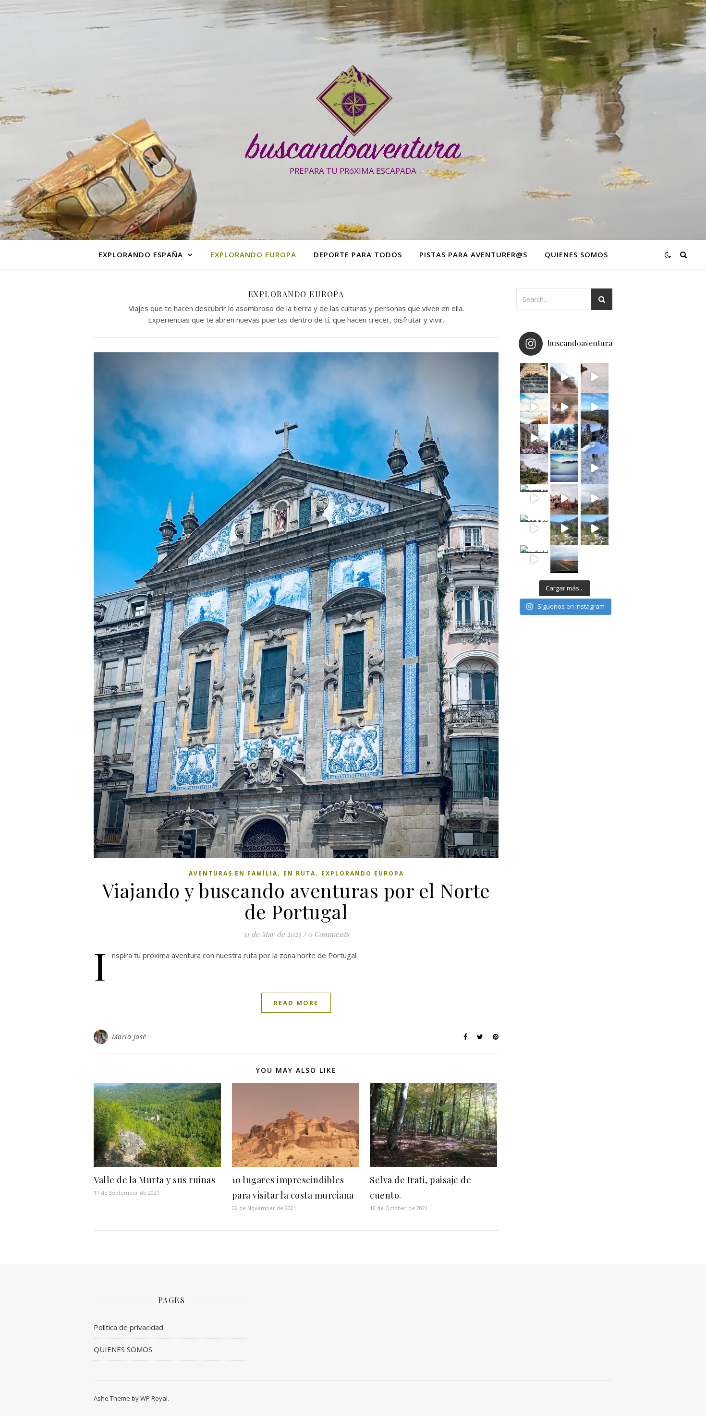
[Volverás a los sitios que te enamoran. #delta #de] (534, 407)
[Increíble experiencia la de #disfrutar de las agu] (595, 528)
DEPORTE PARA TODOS (358, 254)
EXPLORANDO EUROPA (253, 254)
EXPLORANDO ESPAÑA (140, 254)
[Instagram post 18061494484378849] (564, 377)
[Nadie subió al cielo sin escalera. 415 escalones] (534, 377)
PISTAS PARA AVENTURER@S (473, 254)
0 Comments (328, 934)
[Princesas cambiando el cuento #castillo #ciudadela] (595, 498)
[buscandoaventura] (353, 111)
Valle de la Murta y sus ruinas (154, 1180)
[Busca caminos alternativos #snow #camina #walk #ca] (595, 438)
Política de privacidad (128, 1327)
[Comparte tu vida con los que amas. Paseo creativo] (595, 407)
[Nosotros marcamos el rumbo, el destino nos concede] (564, 559)
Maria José (129, 1036)
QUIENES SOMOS (576, 254)
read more (296, 1002)
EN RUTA (299, 873)
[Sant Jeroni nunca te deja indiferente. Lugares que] (534, 468)
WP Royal (154, 1398)
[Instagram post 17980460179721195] (534, 528)
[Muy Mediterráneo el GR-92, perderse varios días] (595, 377)
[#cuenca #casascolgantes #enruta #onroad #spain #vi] (534, 559)
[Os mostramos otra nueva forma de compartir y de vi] (564, 407)
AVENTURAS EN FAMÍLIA (233, 873)
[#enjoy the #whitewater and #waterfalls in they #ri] (564, 528)
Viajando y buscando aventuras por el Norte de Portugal (296, 900)
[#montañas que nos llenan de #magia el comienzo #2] (534, 498)
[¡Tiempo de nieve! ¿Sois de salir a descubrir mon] (595, 468)
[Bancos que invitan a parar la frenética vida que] (564, 468)
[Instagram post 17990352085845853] (534, 438)
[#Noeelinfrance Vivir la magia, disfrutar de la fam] (564, 498)
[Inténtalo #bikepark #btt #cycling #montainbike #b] (564, 438)
